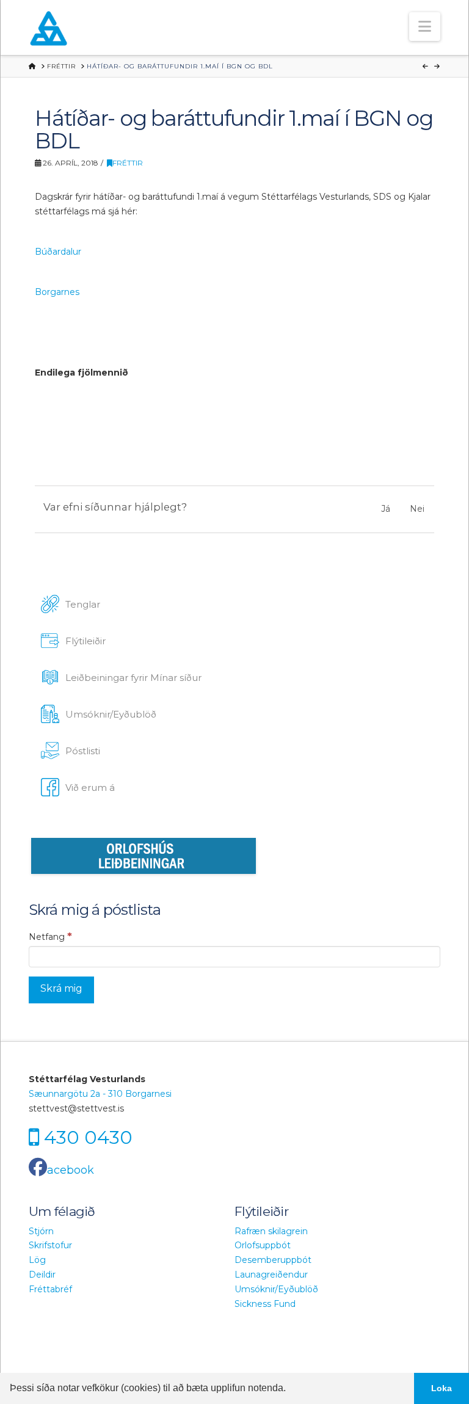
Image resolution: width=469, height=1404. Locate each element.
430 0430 (88, 1137)
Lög (37, 1259)
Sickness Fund (265, 1303)
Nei (417, 508)
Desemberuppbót (272, 1259)
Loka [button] (441, 1388)
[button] (424, 26)
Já (385, 508)
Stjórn (41, 1231)
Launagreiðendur (271, 1274)
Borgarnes (57, 291)
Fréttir (127, 162)
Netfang (50, 936)
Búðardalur (58, 251)
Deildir (42, 1274)
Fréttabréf (50, 1289)
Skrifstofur (50, 1245)
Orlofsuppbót (262, 1245)
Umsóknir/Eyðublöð (276, 1289)
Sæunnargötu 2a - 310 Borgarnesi (100, 1093)
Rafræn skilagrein (271, 1231)
